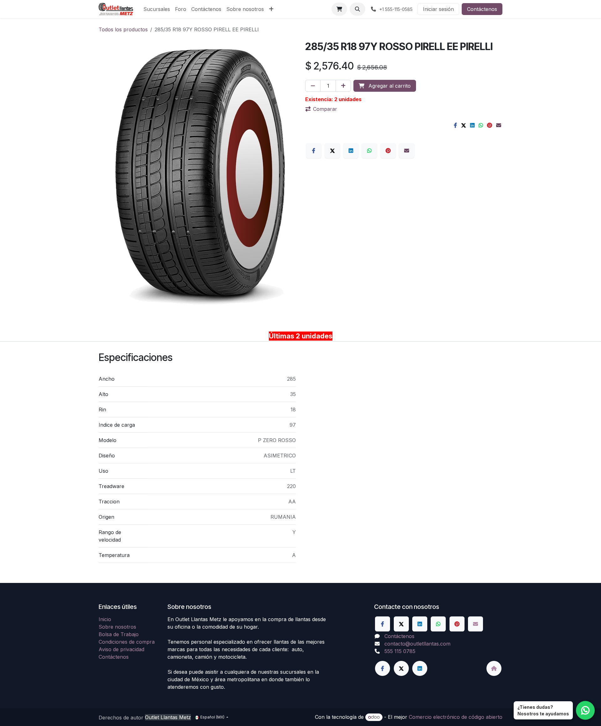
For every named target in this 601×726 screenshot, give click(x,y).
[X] (463, 125)
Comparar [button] (325, 109)
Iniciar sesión (438, 9)
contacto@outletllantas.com (417, 644)
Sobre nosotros (117, 627)
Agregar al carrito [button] (389, 86)
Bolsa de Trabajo (119, 634)
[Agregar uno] (343, 86)
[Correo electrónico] (498, 125)
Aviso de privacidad (121, 649)
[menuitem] (156, 9)
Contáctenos (482, 9)
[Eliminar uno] (313, 86)
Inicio (105, 619)
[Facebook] (455, 125)
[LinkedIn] (472, 125)
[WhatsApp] (481, 125)
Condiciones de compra (127, 642)
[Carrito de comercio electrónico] (339, 9)
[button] (357, 9)
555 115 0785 (399, 651)
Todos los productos (123, 29)
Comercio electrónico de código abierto (455, 717)
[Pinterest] (489, 125)
